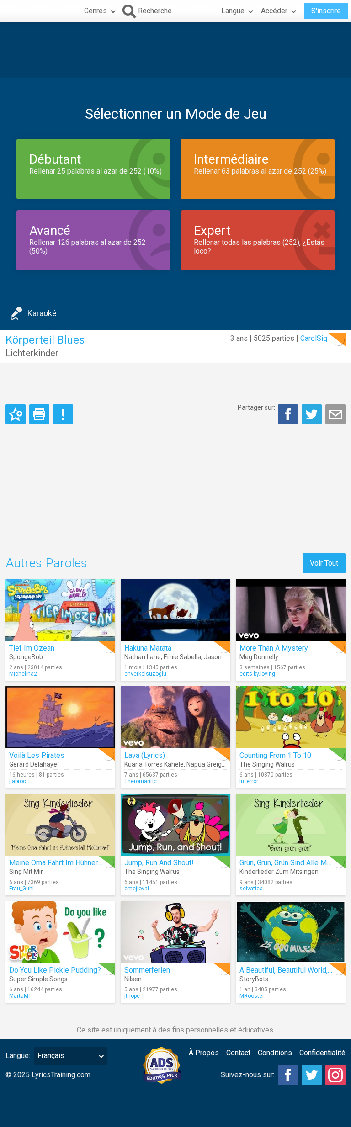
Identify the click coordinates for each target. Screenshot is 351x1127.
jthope (132, 996)
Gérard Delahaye (33, 764)
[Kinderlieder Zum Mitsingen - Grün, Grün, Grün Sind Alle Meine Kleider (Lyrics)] (291, 825)
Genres (95, 10)
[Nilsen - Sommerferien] (175, 932)
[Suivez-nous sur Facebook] (288, 1075)
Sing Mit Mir (26, 871)
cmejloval (136, 888)
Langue (233, 10)
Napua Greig (204, 764)
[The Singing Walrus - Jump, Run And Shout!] (175, 825)
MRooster (251, 996)
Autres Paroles (46, 563)
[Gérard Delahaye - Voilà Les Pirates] (60, 717)
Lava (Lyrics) (144, 755)
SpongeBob (26, 657)
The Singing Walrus (267, 764)
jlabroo (17, 781)
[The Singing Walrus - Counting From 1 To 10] (291, 717)
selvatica (251, 888)
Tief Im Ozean (31, 648)
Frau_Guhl (21, 888)
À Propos (204, 1052)
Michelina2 (23, 674)
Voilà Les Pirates (36, 755)
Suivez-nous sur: (247, 1074)
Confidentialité (322, 1052)
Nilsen (133, 979)
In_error (248, 781)
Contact (238, 1052)
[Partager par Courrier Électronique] (335, 414)
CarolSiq (313, 338)
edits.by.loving (257, 674)
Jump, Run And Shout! (159, 862)
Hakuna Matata (147, 648)
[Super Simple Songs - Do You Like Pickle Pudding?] (60, 932)
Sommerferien (147, 970)
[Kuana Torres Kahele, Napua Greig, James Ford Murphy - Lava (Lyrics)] (175, 717)
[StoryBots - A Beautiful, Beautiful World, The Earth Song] (291, 932)
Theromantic (140, 781)
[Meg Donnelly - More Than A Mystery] (291, 610)
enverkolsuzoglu (145, 674)
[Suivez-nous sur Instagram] (335, 1075)
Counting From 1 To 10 (275, 755)
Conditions (275, 1052)
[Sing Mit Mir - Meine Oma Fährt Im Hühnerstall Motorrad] (60, 825)
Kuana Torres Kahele (154, 764)
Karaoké (42, 313)
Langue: (17, 1055)
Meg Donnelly (258, 657)
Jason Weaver (224, 657)
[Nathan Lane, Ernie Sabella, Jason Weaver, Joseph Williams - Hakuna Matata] (175, 610)
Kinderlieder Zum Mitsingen (279, 871)
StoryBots (253, 979)
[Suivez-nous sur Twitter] (312, 1075)
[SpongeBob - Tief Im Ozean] (60, 610)
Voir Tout (324, 563)
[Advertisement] (175, 49)
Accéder (274, 10)
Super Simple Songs (38, 979)
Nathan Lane (142, 657)
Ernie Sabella (182, 657)
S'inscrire (326, 10)
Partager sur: (256, 407)
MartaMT (20, 996)
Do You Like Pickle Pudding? (55, 970)
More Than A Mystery (273, 648)
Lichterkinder (31, 353)
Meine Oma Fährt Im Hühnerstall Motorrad (76, 862)
